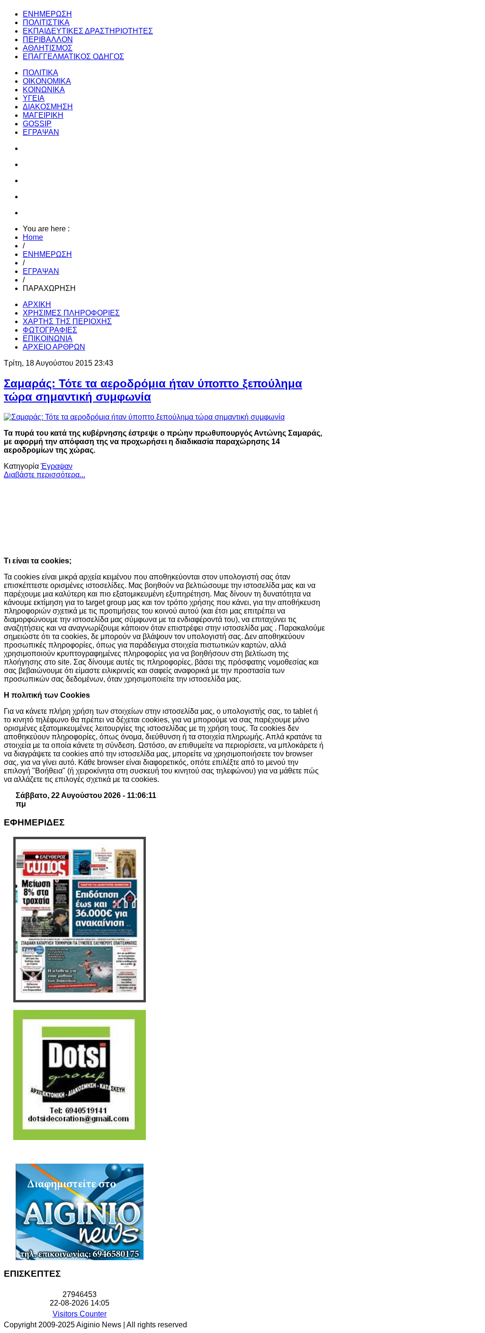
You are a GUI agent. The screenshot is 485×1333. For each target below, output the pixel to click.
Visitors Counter (80, 1314)
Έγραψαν (56, 466)
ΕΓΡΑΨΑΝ (41, 271)
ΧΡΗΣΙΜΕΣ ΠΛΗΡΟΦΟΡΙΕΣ (71, 313)
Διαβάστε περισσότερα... (44, 475)
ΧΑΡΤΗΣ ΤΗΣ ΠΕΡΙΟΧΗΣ (67, 321)
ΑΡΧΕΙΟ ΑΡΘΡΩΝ (54, 347)
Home (33, 237)
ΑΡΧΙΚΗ (37, 304)
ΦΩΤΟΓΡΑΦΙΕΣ (50, 330)
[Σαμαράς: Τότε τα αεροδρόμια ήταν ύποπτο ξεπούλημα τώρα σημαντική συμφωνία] (144, 417)
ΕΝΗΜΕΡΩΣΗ (47, 254)
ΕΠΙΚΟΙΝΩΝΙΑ (47, 338)
